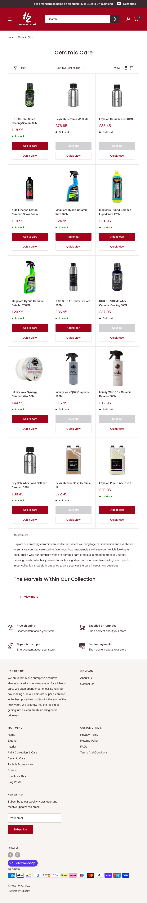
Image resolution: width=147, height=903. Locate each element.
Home (11, 37)
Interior (12, 746)
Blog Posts (14, 782)
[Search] (114, 19)
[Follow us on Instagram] (17, 855)
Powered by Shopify (19, 890)
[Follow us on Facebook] (10, 855)
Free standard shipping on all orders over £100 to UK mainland (73, 3)
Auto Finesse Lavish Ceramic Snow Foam (25, 212)
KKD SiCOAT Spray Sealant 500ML (73, 303)
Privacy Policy (89, 734)
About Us (86, 678)
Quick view (30, 155)
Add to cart (30, 145)
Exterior (12, 740)
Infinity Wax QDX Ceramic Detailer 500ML (115, 394)
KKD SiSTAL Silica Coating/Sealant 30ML (25, 121)
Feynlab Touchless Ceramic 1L (73, 485)
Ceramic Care (25, 37)
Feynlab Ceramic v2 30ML (72, 119)
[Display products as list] (131, 68)
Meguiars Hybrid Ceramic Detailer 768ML (28, 303)
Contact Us (87, 683)
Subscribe (129, 3)
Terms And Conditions (94, 752)
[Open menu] (9, 19)
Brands (12, 770)
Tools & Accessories (20, 764)
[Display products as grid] (125, 68)
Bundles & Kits (17, 776)
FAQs (83, 746)
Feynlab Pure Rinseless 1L (116, 483)
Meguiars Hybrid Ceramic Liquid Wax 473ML (115, 212)
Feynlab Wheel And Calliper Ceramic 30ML (29, 485)
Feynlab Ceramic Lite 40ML (116, 119)
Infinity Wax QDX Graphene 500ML (73, 394)
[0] (136, 19)
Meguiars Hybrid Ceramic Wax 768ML (71, 212)
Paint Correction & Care (22, 752)
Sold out (73, 145)
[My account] (128, 19)
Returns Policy (89, 740)
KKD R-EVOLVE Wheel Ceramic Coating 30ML (113, 303)
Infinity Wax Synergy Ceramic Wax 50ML (24, 394)
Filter (23, 67)
